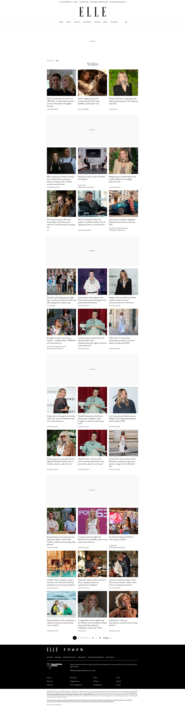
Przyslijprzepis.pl (97, 685)
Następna (106, 638)
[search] (126, 22)
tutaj (61, 704)
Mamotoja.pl (73, 678)
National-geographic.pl (76, 685)
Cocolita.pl (50, 685)
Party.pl (49, 678)
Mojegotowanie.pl (74, 681)
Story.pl (118, 685)
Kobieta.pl (96, 681)
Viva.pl (118, 678)
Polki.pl (95, 678)
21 (93, 638)
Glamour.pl (50, 681)
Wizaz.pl (118, 681)
